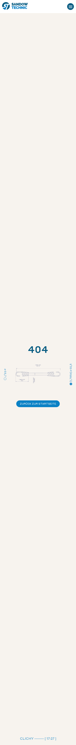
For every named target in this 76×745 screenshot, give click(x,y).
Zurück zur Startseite (38, 403)
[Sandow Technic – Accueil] (15, 6)
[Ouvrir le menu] (70, 6)
